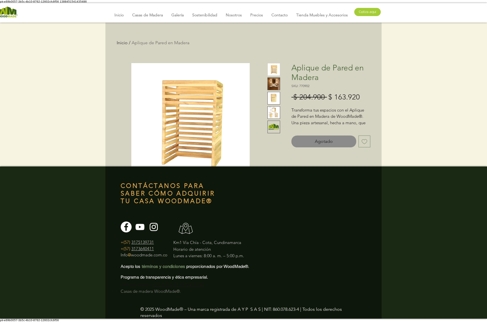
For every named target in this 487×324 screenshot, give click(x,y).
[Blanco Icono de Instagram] (153, 226)
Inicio (122, 42)
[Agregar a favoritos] (364, 141)
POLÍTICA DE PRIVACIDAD (178, 284)
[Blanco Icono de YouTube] (139, 226)
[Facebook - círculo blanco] (126, 226)
